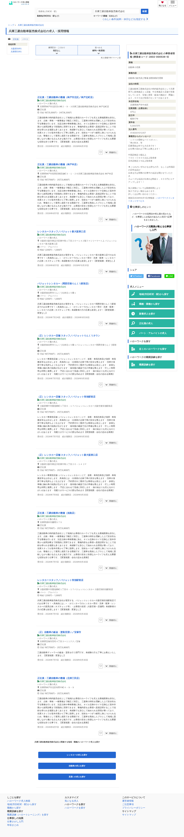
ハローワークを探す (75, 807)
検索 (144, 11)
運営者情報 (128, 800)
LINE (170, 276)
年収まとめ (13, 824)
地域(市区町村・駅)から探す (22, 804)
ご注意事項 (128, 804)
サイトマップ (129, 814)
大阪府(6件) (16, 48)
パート (25, 39)
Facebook (155, 276)
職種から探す (14, 807)
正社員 (16, 39)
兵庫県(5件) (16, 51)
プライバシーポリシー (133, 807)
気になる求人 (71, 800)
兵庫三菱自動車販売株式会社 (31, 25)
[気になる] (163, 1)
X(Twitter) (137, 276)
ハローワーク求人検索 (18, 800)
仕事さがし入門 (15, 821)
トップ (11, 25)
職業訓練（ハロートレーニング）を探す (28, 814)
